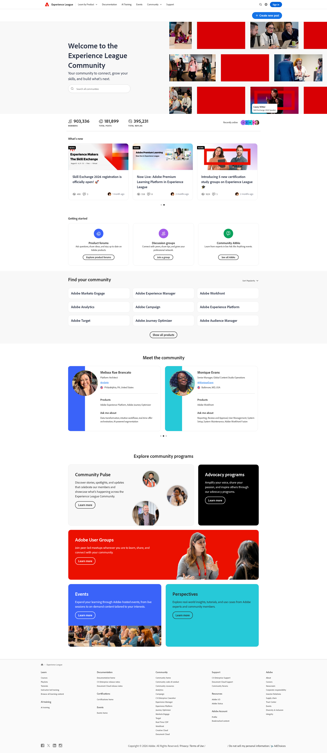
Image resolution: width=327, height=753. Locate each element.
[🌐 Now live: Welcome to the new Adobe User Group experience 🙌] (98, 171)
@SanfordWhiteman (207, 382)
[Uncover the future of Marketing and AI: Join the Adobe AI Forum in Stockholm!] (163, 171)
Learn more (85, 505)
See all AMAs (228, 257)
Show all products (163, 335)
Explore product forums (98, 257)
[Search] (71, 88)
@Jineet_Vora (106, 382)
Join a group (163, 257)
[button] (267, 15)
